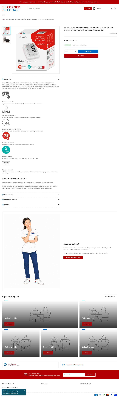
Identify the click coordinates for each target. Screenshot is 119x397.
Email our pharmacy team (73, 257)
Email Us (98, 8)
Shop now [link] (9, 324)
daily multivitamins (13, 393)
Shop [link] (48, 353)
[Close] (24, 391)
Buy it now (81, 55)
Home (3, 15)
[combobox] (60, 8)
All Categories (109, 296)
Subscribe (90, 375)
